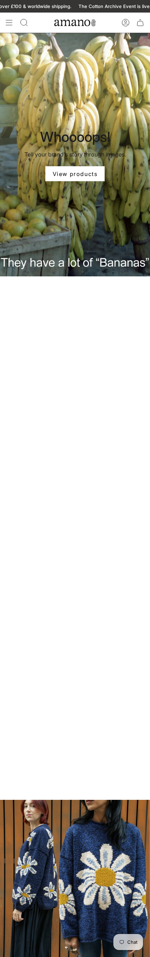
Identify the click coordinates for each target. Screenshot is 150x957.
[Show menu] (9, 23)
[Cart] (140, 23)
